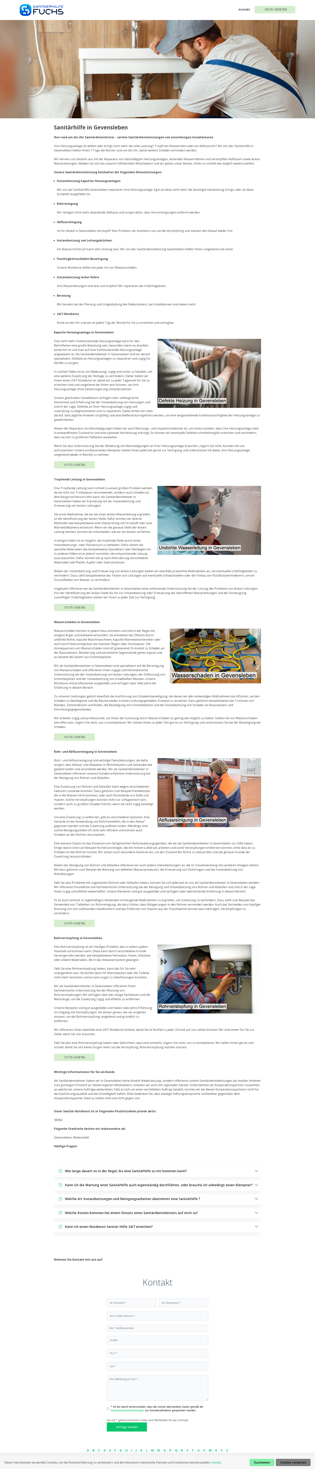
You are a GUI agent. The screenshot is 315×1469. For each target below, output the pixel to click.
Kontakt (244, 9)
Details (216, 1462)
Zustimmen (262, 1462)
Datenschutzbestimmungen (128, 1410)
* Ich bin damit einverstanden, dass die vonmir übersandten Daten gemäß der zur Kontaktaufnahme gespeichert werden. (157, 1408)
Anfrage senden (127, 1427)
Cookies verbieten (293, 1462)
